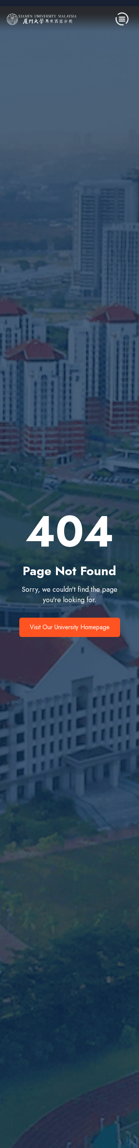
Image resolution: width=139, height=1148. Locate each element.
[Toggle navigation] (122, 19)
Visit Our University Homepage (70, 627)
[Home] (42, 19)
